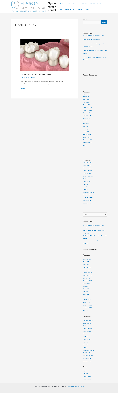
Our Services (71, 4)
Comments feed (87, 376)
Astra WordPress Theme (76, 386)
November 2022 (87, 142)
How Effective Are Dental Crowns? (36, 74)
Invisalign (85, 187)
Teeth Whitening (87, 200)
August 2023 (86, 118)
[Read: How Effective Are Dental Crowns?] (44, 55)
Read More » (24, 88)
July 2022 (85, 145)
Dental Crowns (25, 77)
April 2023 (86, 129)
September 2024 (87, 94)
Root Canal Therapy (88, 195)
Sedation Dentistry (88, 198)
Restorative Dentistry (88, 192)
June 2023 (86, 124)
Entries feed (86, 374)
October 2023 (86, 113)
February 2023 (87, 134)
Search (85, 19)
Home (62, 4)
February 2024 (87, 102)
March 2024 (86, 99)
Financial (85, 184)
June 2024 (86, 97)
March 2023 (86, 132)
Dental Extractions (87, 171)
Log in (84, 371)
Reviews (79, 9)
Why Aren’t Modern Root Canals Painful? (93, 35)
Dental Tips (86, 179)
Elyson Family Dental (52, 6)
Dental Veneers (87, 181)
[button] (76, 4)
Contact (87, 9)
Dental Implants (87, 173)
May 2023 (85, 126)
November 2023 (87, 110)
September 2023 (87, 116)
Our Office (85, 189)
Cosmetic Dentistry (88, 162)
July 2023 (85, 121)
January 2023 (86, 137)
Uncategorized (87, 203)
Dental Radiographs (88, 176)
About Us (83, 4)
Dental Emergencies (88, 168)
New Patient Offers (66, 9)
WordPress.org (87, 379)
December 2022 (87, 140)
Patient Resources (95, 4)
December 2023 (87, 107)
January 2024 (86, 105)
